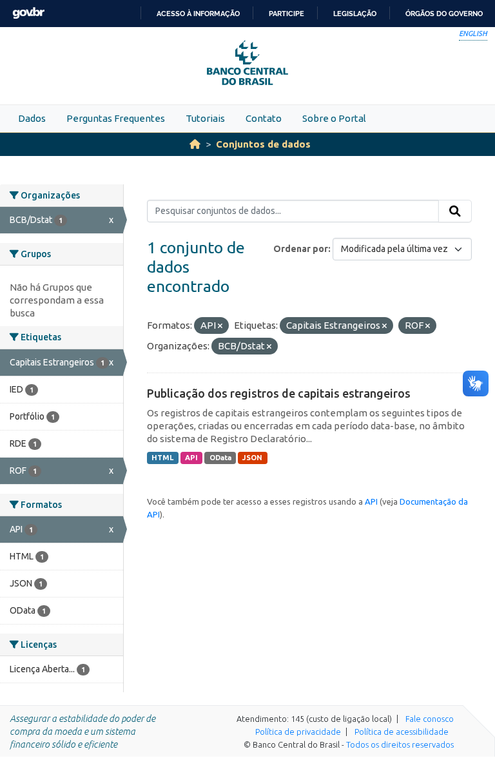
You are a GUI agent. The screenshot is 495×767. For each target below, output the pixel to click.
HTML (162, 457)
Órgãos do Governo (444, 13)
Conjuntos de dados (263, 144)
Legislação (354, 13)
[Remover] (220, 326)
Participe (286, 13)
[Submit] (455, 211)
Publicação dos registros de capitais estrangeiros (279, 393)
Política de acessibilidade (401, 731)
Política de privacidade (298, 731)
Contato (264, 118)
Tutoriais (205, 118)
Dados (32, 118)
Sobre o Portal (334, 118)
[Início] (194, 144)
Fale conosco (429, 718)
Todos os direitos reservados (400, 744)
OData (220, 457)
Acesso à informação (198, 13)
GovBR (28, 13)
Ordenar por (300, 249)
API (191, 457)
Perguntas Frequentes (115, 118)
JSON (252, 457)
